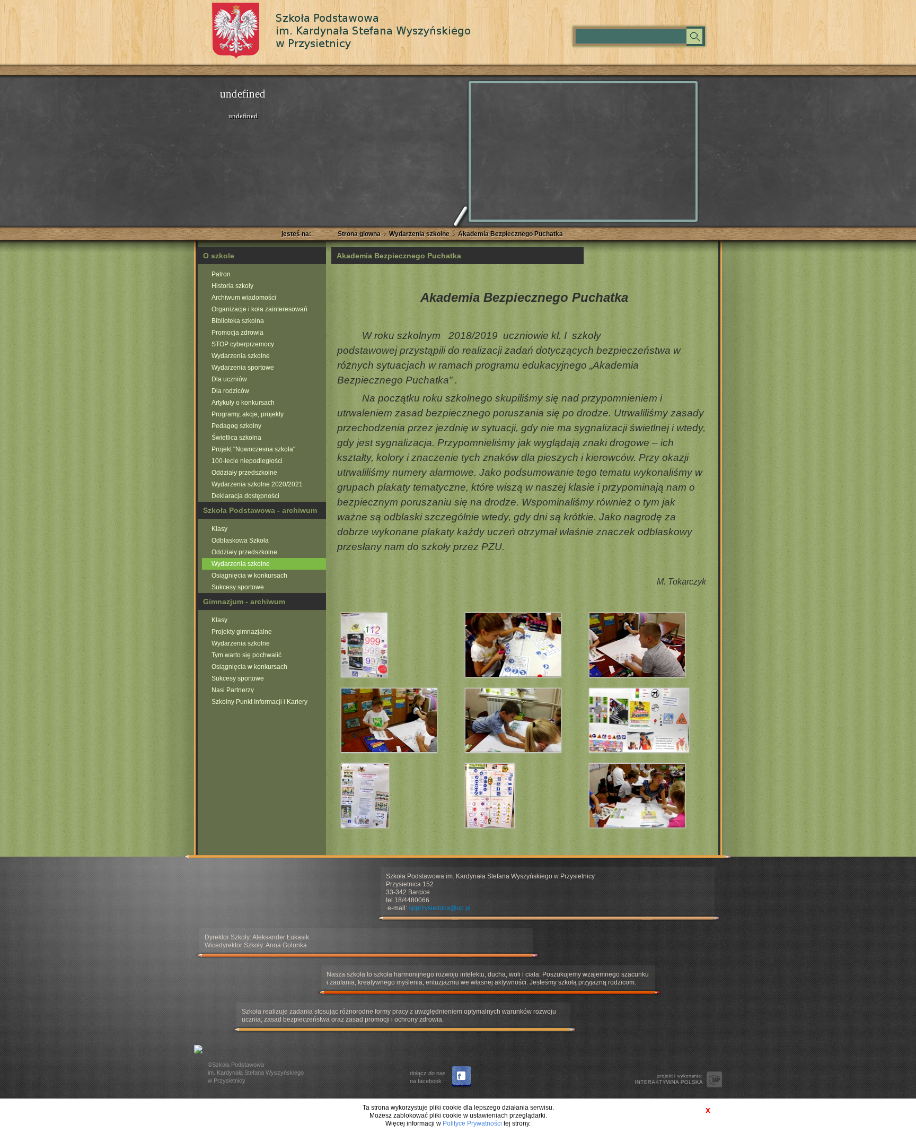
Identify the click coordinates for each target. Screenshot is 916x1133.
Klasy (219, 529)
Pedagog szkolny (236, 426)
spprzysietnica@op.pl (440, 908)
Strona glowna (359, 234)
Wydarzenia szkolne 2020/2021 (257, 484)
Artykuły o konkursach (243, 402)
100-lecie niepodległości (247, 461)
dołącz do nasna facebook (428, 1077)
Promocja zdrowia (237, 332)
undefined (243, 94)
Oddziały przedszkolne (244, 472)
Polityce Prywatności (472, 1123)
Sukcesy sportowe (238, 587)
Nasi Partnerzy (233, 690)
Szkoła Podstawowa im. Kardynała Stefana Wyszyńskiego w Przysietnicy (342, 30)
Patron (221, 274)
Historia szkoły (232, 286)
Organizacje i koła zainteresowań (259, 309)
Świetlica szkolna (236, 437)
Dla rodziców (230, 391)
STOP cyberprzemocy (243, 344)
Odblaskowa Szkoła (240, 540)
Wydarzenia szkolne (419, 234)
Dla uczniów (229, 379)
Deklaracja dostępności (245, 496)
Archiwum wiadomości (244, 297)
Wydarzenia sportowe (243, 367)
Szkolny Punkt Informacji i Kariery (259, 701)
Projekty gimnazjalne (242, 631)
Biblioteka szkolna (238, 321)
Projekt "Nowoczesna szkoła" (253, 449)
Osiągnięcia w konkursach (249, 575)
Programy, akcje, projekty (248, 414)
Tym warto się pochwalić (246, 655)
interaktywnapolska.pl (678, 1079)
